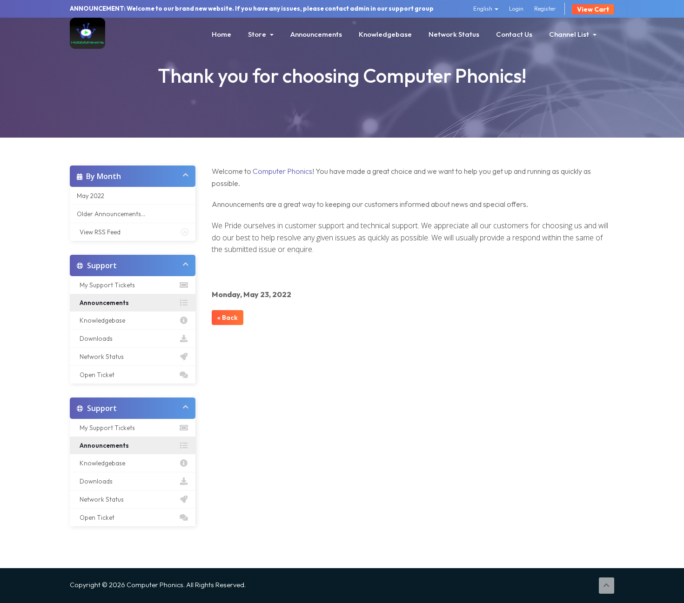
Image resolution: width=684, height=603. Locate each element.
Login (516, 8)
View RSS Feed (99, 232)
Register (545, 8)
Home (221, 34)
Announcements (316, 34)
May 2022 (90, 196)
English (483, 8)
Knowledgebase (385, 34)
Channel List (570, 34)
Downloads (95, 338)
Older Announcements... (111, 214)
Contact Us (514, 34)
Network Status (454, 34)
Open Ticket (95, 375)
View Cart (593, 9)
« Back (227, 317)
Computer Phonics (282, 171)
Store (258, 34)
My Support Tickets (106, 285)
